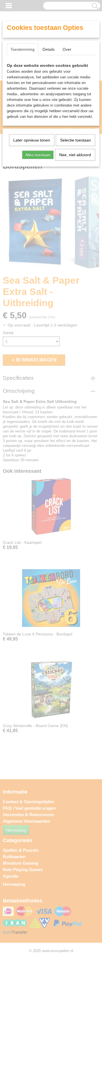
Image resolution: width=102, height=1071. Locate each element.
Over (67, 49)
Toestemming (22, 49)
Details (48, 49)
